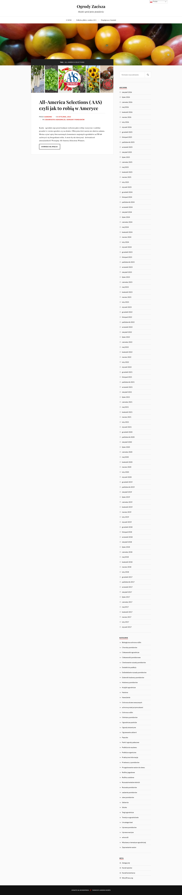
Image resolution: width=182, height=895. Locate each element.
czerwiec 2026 (127, 102)
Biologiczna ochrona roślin (131, 642)
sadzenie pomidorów (129, 792)
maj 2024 (125, 227)
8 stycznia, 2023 (64, 117)
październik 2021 (128, 382)
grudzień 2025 (127, 132)
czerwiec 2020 (127, 452)
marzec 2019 (126, 512)
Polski (154, 1)
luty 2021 (125, 422)
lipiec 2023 (126, 277)
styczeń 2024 (127, 247)
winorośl (125, 837)
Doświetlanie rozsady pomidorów (134, 672)
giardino (48, 117)
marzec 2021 (126, 417)
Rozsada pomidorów (129, 787)
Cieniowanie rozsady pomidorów (134, 662)
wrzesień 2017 (127, 587)
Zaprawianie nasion (129, 847)
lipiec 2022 (126, 337)
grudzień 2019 (127, 482)
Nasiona (125, 692)
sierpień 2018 (127, 542)
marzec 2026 (126, 117)
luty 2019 (125, 517)
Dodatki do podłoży (129, 667)
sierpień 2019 (127, 492)
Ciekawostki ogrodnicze (55, 119)
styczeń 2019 (127, 522)
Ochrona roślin (127, 712)
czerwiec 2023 (127, 282)
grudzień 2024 (127, 192)
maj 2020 (125, 457)
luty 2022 (125, 362)
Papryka (125, 737)
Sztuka (124, 807)
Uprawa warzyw (128, 832)
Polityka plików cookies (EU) (86, 20)
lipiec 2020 (126, 447)
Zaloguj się (126, 863)
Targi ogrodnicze (128, 812)
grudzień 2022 (127, 312)
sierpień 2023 (127, 272)
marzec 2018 (126, 567)
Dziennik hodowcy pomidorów (133, 677)
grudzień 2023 (127, 252)
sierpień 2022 (127, 332)
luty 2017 (125, 622)
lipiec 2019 (126, 497)
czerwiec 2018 (127, 552)
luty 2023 (125, 302)
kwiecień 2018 (127, 562)
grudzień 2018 (127, 527)
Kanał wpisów (127, 868)
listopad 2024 (127, 197)
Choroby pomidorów (129, 647)
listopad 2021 (127, 377)
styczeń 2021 (127, 427)
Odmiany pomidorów (75, 119)
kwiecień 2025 (127, 172)
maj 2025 (125, 167)
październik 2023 (128, 262)
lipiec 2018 (126, 547)
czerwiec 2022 (127, 342)
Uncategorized (127, 822)
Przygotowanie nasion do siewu (133, 767)
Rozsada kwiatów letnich (131, 782)
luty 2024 (125, 242)
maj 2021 (125, 407)
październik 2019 (128, 487)
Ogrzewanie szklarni (129, 732)
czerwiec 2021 (127, 402)
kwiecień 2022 (127, 352)
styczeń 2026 (127, 127)
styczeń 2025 (127, 187)
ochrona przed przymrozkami (132, 707)
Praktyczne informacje (130, 757)
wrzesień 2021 (127, 387)
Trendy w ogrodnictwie (130, 817)
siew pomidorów (128, 797)
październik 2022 (128, 322)
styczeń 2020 (127, 477)
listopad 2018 (127, 532)
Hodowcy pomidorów (130, 682)
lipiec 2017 (126, 597)
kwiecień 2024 (127, 232)
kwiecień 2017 (127, 612)
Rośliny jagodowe (128, 772)
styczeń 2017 (127, 627)
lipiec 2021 (126, 397)
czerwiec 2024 (127, 222)
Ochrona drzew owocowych (132, 702)
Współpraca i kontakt (108, 20)
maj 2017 (125, 607)
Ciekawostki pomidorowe (131, 657)
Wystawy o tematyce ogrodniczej (134, 842)
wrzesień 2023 (127, 267)
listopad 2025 (127, 137)
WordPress (84, 890)
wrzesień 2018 (127, 537)
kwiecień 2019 (127, 507)
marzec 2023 (126, 297)
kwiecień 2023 (127, 292)
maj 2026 (125, 107)
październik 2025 (128, 142)
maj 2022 (125, 347)
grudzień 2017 (127, 577)
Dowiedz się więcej (49, 147)
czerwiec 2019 (127, 502)
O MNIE (69, 20)
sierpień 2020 (127, 442)
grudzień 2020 (127, 432)
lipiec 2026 (126, 97)
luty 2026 (125, 122)
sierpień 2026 (127, 92)
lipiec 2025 (126, 157)
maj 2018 (125, 557)
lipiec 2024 (126, 217)
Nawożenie (126, 697)
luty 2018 (125, 572)
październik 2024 (128, 202)
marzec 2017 (126, 617)
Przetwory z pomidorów (130, 762)
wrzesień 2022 (127, 327)
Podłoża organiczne (129, 752)
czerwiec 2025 (127, 162)
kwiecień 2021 (127, 412)
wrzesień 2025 (127, 147)
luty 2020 (125, 472)
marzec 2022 (126, 357)
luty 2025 (125, 182)
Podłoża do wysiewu (129, 747)
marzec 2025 (126, 177)
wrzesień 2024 (127, 207)
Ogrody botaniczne (129, 727)
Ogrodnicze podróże (129, 722)
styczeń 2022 (127, 367)
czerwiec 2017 (127, 602)
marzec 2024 (126, 237)
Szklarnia (125, 802)
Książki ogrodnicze (129, 687)
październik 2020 (128, 437)
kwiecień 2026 (127, 112)
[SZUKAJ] (148, 75)
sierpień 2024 (127, 212)
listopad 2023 (127, 257)
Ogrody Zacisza (91, 6)
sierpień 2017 (127, 592)
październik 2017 (128, 582)
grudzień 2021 (127, 372)
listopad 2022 (127, 317)
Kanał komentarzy (128, 873)
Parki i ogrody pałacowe (130, 742)
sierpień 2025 (127, 152)
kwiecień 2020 (127, 462)
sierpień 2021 (127, 392)
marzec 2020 (126, 467)
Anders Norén (105, 890)
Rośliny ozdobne (128, 777)
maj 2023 (125, 287)
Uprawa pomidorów (129, 827)
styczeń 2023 (127, 307)
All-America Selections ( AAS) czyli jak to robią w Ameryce (70, 105)
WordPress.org (127, 878)
